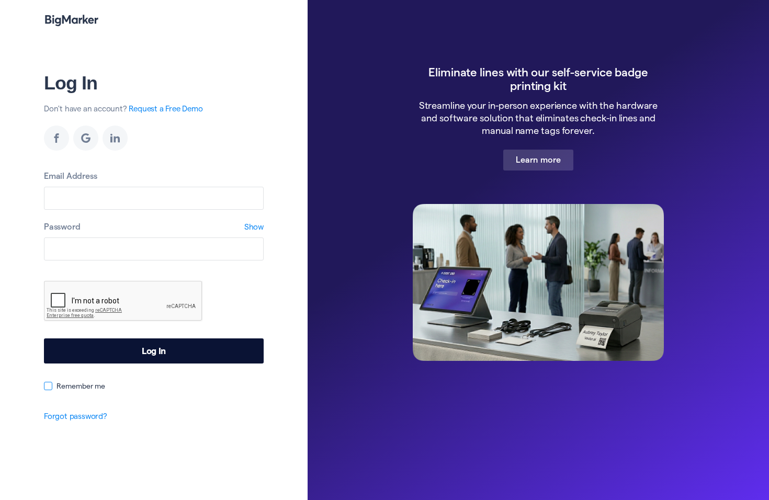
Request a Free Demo (165, 108)
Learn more (538, 159)
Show (254, 226)
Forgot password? (75, 416)
